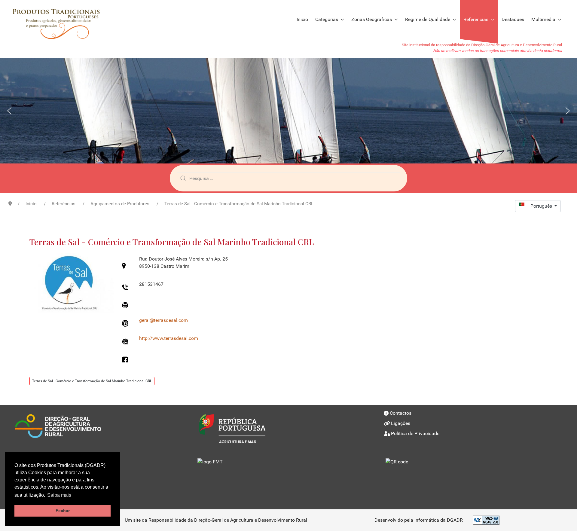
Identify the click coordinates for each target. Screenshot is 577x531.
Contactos (400, 413)
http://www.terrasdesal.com (168, 338)
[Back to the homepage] (59, 19)
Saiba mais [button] (59, 495)
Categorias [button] (326, 19)
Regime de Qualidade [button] (427, 19)
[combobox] (288, 178)
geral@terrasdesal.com (163, 320)
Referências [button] (475, 19)
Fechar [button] (63, 510)
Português (541, 206)
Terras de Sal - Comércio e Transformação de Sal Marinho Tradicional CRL (92, 381)
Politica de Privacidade (415, 433)
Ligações (400, 423)
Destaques (513, 19)
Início (302, 19)
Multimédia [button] (543, 19)
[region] (288, 110)
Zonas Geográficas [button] (371, 19)
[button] (9, 111)
